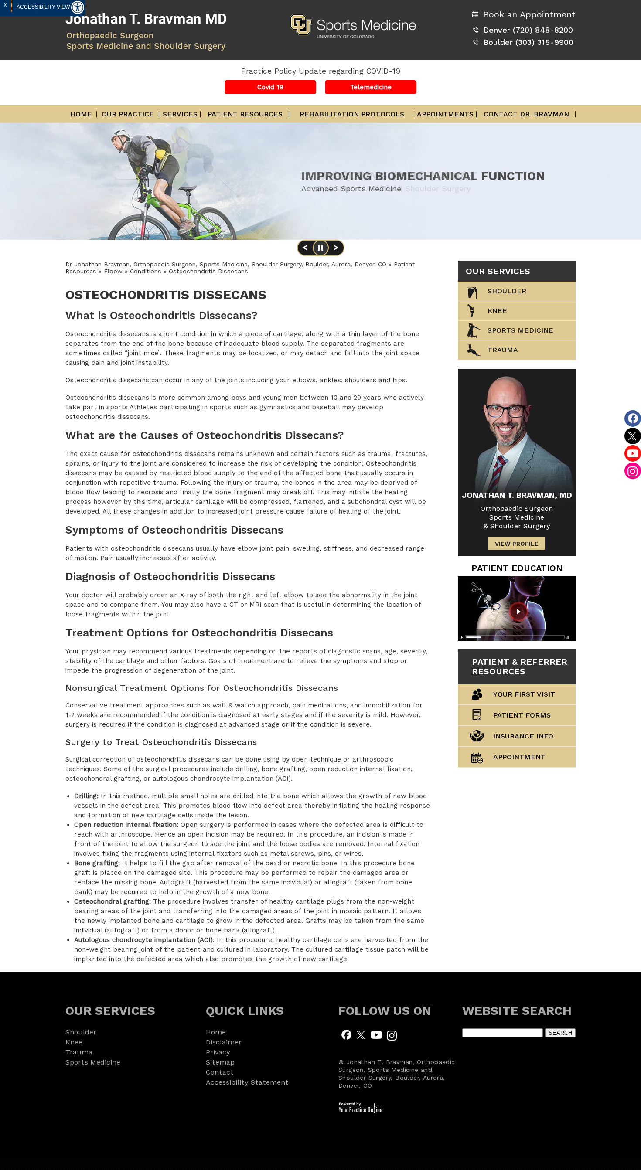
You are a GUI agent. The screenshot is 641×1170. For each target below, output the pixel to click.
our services (498, 271)
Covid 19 (270, 87)
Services (180, 114)
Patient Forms (522, 715)
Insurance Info (523, 736)
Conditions (147, 271)
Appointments (445, 114)
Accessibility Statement (247, 1082)
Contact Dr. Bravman (526, 114)
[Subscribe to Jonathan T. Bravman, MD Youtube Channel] (376, 1034)
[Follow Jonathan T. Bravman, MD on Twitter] (361, 1034)
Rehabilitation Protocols (352, 114)
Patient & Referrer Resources (519, 666)
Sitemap (220, 1062)
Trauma (78, 1052)
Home (81, 114)
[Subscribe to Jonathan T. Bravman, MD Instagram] (391, 1034)
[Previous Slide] (305, 251)
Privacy (218, 1052)
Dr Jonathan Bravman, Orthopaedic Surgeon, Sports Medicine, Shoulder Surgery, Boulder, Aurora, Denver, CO (225, 264)
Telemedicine (371, 87)
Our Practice (128, 114)
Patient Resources (245, 114)
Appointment (519, 757)
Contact (220, 1072)
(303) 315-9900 (544, 42)
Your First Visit (524, 694)
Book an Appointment (529, 14)
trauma (503, 350)
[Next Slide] (336, 251)
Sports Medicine (520, 330)
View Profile (517, 543)
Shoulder (507, 291)
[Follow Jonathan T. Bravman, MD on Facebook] (346, 1034)
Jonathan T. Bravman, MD (517, 495)
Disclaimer (224, 1042)
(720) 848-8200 (543, 29)
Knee (497, 310)
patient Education (517, 568)
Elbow (114, 271)
